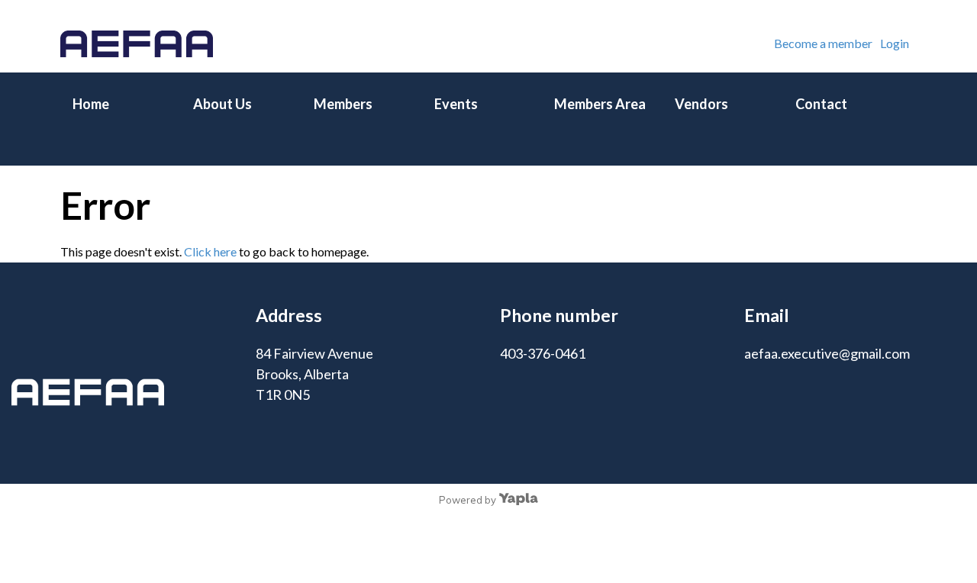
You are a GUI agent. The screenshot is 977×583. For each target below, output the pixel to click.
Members (343, 103)
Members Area (600, 103)
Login (894, 43)
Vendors (701, 103)
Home (91, 103)
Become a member (823, 43)
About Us (222, 103)
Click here (210, 251)
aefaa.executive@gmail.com (827, 353)
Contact (821, 103)
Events (456, 103)
